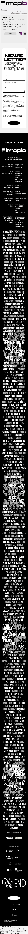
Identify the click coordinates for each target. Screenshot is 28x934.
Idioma (6, 91)
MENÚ (4, 4)
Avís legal (14, 915)
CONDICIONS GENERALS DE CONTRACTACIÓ (10, 921)
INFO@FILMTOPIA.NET (14, 143)
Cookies (14, 909)
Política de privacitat (14, 904)
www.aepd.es (10, 107)
